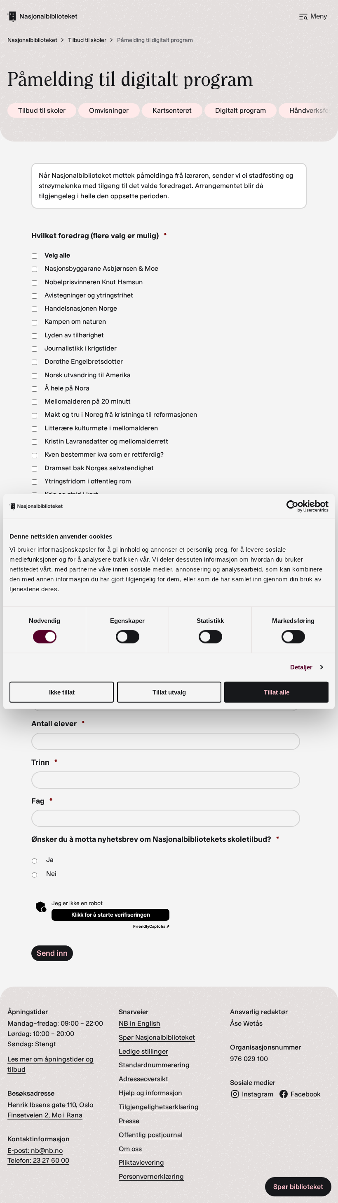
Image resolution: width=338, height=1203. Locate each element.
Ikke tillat (62, 691)
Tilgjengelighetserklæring (159, 1107)
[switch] (127, 636)
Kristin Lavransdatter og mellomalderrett (106, 441)
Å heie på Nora (67, 388)
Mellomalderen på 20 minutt (88, 401)
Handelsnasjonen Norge (81, 308)
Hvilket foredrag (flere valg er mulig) (99, 235)
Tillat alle (276, 691)
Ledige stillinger (143, 1051)
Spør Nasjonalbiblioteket (157, 1037)
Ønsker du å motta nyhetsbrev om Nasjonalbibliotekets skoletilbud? (155, 839)
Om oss (130, 1149)
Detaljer (301, 667)
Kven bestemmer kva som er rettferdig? (104, 454)
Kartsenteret (172, 110)
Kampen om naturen (75, 321)
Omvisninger (109, 110)
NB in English (139, 1023)
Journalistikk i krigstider (81, 348)
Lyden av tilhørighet (74, 335)
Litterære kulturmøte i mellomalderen (101, 428)
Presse (129, 1121)
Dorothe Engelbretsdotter (84, 361)
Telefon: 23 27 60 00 (38, 1160)
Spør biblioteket (298, 1186)
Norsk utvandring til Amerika (88, 375)
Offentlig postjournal (151, 1135)
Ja (50, 860)
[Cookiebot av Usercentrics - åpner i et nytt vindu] (292, 506)
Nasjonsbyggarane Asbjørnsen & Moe (101, 268)
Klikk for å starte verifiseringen (110, 914)
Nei (51, 874)
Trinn (44, 762)
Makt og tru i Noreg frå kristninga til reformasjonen (121, 414)
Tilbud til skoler (42, 110)
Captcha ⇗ (151, 926)
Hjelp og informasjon (150, 1093)
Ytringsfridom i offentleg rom (88, 481)
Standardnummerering (154, 1065)
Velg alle (57, 255)
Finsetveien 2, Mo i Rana (44, 1115)
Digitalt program (240, 110)
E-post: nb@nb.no (35, 1150)
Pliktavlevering (141, 1162)
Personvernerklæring (151, 1176)
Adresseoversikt (143, 1079)
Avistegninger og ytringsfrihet (89, 295)
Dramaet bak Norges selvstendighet (99, 468)
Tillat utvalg (169, 691)
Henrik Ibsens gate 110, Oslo (50, 1105)
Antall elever (57, 723)
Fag (41, 801)
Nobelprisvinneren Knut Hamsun (94, 282)
